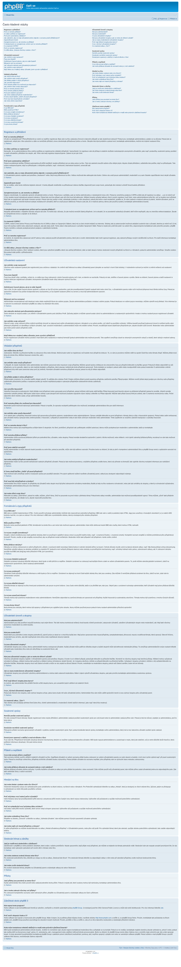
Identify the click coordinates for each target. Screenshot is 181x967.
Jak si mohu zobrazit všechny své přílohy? (106, 101)
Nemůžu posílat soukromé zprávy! (103, 53)
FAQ (155, 18)
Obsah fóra (10, 15)
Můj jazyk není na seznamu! (13, 63)
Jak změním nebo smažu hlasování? (16, 86)
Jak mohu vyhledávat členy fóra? (103, 79)
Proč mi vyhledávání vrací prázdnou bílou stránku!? (108, 77)
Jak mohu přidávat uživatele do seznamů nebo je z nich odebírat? (113, 66)
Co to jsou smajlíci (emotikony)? (14, 112)
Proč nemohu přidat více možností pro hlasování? (20, 84)
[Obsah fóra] (14, 6)
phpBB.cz (96, 953)
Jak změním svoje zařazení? (13, 67)
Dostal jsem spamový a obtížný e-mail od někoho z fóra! (110, 57)
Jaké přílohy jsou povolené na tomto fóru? (105, 99)
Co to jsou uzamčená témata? (13, 122)
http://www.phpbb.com (103, 918)
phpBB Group (77, 908)
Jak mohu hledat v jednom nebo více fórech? (106, 73)
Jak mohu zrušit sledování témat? (103, 92)
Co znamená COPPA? (11, 46)
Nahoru (8, 143)
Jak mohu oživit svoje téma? (13, 101)
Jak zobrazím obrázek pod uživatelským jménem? (20, 65)
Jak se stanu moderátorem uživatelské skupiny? (107, 40)
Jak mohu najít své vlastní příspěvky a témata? (107, 81)
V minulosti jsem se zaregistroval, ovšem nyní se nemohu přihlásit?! (25, 44)
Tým (120, 948)
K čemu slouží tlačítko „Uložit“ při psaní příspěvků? (20, 97)
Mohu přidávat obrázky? (12, 114)
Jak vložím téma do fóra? (12, 76)
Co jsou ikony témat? (10, 124)
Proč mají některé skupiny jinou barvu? (104, 42)
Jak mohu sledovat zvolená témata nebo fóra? (107, 90)
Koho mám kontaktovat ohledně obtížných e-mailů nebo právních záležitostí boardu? (119, 112)
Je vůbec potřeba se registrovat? (14, 34)
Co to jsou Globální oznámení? (14, 116)
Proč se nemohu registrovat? (13, 48)
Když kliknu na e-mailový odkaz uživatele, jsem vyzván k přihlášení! (26, 69)
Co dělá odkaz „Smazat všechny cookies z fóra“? (20, 50)
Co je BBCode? (9, 108)
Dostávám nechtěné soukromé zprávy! (104, 55)
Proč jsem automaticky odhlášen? (15, 36)
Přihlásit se (173, 18)
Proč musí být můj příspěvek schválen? (17, 99)
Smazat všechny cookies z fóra (133, 948)
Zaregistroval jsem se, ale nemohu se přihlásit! (19, 42)
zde (162, 908)
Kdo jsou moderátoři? (99, 34)
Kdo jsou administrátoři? (100, 32)
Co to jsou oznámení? (11, 118)
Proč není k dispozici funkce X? (102, 110)
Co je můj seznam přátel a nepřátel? (103, 64)
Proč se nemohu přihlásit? (12, 32)
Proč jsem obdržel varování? (13, 93)
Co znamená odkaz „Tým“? (101, 46)
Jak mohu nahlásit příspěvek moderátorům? (18, 95)
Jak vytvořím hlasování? (12, 82)
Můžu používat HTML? (11, 110)
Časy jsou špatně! (10, 59)
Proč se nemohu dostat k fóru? (14, 88)
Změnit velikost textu (175, 14)
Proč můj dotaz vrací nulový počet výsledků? (106, 75)
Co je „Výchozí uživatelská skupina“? (104, 44)
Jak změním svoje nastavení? (13, 57)
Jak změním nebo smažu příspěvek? (16, 78)
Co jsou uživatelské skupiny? (101, 36)
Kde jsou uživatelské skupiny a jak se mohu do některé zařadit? (112, 38)
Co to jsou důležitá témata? (12, 120)
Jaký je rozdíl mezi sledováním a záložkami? (106, 88)
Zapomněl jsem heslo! (11, 40)
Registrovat (163, 18)
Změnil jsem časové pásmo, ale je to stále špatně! (20, 61)
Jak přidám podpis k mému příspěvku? (16, 80)
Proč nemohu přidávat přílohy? (14, 90)
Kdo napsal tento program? (101, 108)
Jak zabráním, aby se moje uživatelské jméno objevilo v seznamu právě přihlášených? (32, 38)
